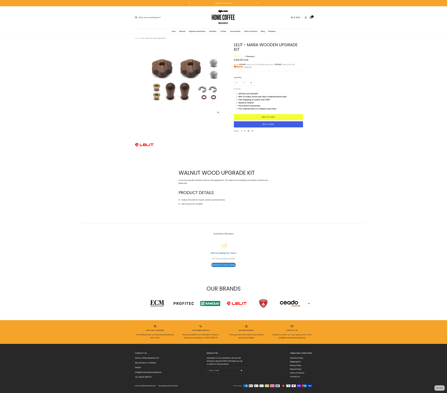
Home (137, 38)
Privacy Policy (295, 365)
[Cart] (311, 17)
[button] (296, 17)
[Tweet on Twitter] (248, 131)
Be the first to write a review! (223, 265)
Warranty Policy (296, 358)
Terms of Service (297, 373)
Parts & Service (250, 31)
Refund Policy (295, 369)
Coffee (223, 31)
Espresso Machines (197, 31)
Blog (263, 31)
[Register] (241, 370)
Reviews (271, 31)
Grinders (212, 31)
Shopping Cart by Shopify (168, 386)
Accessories (235, 31)
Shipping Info (295, 361)
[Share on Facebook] (241, 131)
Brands (182, 31)
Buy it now (268, 124)
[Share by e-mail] (252, 131)
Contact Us (295, 376)
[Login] (306, 18)
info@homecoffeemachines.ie (292, 337)
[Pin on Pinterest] (244, 131)
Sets (174, 31)
